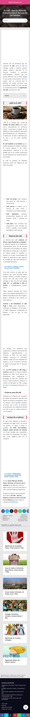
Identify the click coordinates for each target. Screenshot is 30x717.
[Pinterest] (16, 511)
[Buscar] (24, 20)
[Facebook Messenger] (7, 511)
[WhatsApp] (20, 511)
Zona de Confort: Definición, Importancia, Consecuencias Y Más (12, 695)
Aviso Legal (4, 703)
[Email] (28, 715)
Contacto (4, 705)
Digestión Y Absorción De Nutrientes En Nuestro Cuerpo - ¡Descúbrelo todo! (23, 517)
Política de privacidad (7, 707)
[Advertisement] (15, 47)
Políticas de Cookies (6, 709)
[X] (11, 511)
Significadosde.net (15, 2)
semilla (15, 405)
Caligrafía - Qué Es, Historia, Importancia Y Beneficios (7, 518)
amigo (25, 77)
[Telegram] (24, 511)
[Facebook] (3, 511)
